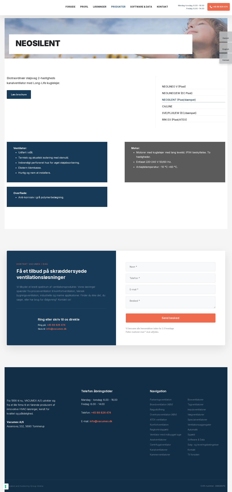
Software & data (141, 6)
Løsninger (99, 6)
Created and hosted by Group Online (25, 486)
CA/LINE (167, 106)
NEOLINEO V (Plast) (174, 86)
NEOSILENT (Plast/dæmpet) (179, 99)
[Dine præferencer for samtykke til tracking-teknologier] (6, 486)
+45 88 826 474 (56, 325)
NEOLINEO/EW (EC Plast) (177, 93)
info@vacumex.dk (56, 328)
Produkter (118, 6)
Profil (84, 6)
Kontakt (162, 6)
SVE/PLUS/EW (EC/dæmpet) (179, 113)
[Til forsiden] (21, 8)
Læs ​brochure (19, 94)
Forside (70, 6)
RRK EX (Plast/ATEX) (174, 119)
